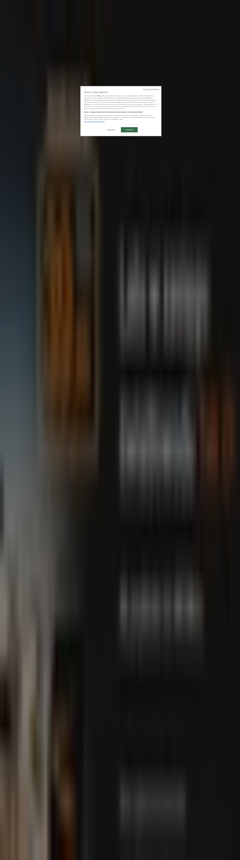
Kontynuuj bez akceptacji (151, 89)
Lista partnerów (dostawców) (94, 122)
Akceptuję (129, 130)
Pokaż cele (111, 130)
